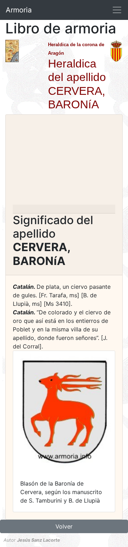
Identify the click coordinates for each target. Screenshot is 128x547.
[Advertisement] (64, 162)
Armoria (19, 10)
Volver (64, 526)
